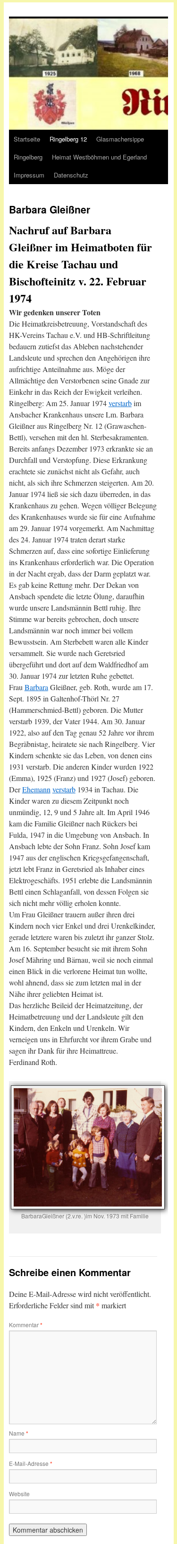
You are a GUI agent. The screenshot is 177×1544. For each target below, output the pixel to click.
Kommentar (25, 1325)
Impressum (29, 174)
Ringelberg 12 (68, 138)
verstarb (120, 403)
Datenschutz (71, 174)
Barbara (36, 687)
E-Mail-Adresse (30, 1463)
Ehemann (36, 789)
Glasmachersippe (120, 138)
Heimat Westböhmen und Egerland (99, 156)
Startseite (27, 138)
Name (18, 1433)
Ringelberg (28, 156)
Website (19, 1494)
